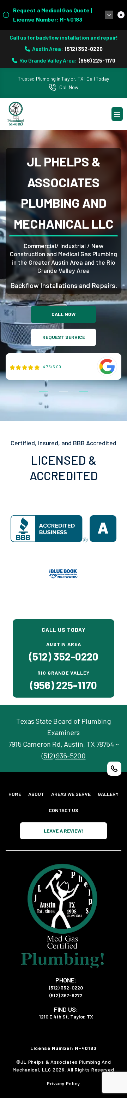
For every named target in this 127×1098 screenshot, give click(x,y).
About (36, 794)
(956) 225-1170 (97, 60)
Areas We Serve (71, 794)
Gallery (108, 794)
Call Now (68, 87)
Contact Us (63, 810)
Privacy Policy (63, 1083)
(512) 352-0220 (84, 49)
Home (14, 794)
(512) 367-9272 (66, 995)
